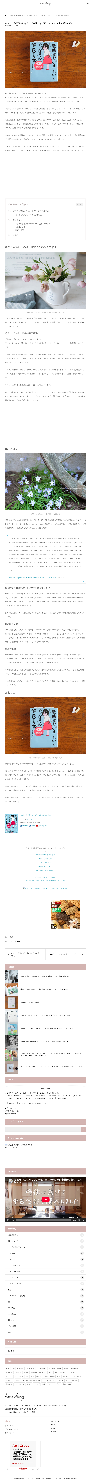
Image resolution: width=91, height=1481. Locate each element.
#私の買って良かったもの (45, 871)
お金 (58, 1376)
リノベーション (76, 1376)
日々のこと (45, 1320)
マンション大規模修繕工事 (31, 1380)
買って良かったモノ (46, 1284)
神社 (58, 1384)
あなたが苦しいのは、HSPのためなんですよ (31, 211)
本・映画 (15, 25)
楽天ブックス (43, 826)
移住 (7, 1368)
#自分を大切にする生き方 (45, 855)
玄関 (27, 1376)
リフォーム (9, 1380)
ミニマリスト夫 (19, 1384)
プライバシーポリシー (14, 1111)
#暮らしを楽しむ (45, 859)
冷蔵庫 (66, 1368)
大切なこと (46, 1278)
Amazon (25, 826)
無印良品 (65, 1376)
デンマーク (51, 1384)
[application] (45, 1199)
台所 (32, 1376)
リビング (9, 1376)
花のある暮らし (46, 1271)
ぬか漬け (63, 1372)
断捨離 (18, 1380)
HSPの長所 (19, 230)
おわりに (16, 235)
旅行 (45, 1302)
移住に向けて (45, 1241)
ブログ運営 (45, 1326)
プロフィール (11, 1108)
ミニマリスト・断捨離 (45, 1296)
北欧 (43, 1384)
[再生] (8, 1220)
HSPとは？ (17, 220)
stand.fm (52, 1368)
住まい (45, 1290)
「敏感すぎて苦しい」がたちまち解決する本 (35, 815)
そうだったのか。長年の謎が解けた (28, 215)
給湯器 (26, 1372)
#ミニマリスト (45, 862)
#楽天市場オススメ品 (45, 867)
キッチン (46, 1259)
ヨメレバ (29, 819)
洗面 (56, 1372)
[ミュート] (79, 1220)
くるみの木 (18, 1372)
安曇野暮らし (45, 1235)
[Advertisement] (45, 173)
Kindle (33, 826)
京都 (64, 1384)
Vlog (45, 1332)
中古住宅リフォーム (46, 1247)
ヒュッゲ (37, 1384)
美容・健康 (74, 1368)
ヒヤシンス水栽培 (71, 1380)
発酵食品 (34, 1372)
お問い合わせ (11, 1114)
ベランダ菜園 (29, 1368)
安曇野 (59, 1368)
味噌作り (39, 1376)
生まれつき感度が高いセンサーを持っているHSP (33, 224)
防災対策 (9, 1384)
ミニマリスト (11, 941)
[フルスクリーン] (83, 1220)
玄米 (50, 1372)
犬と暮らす (45, 1314)
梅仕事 (52, 1376)
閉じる (79, 204)
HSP (18, 941)
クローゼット (46, 1265)
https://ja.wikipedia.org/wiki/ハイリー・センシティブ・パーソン (32, 578)
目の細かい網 (20, 227)
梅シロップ (42, 1372)
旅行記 (29, 1384)
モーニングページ (48, 1380)
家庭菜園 (20, 1368)
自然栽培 (9, 1372)
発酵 (46, 1376)
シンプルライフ (45, 1253)
